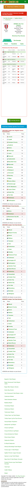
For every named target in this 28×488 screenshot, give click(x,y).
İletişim (6, 473)
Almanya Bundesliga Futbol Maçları (12, 446)
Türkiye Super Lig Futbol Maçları (12, 415)
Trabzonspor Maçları (9, 412)
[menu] (25, 1)
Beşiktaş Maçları (8, 402)
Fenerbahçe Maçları (9, 405)
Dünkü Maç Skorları (9, 390)
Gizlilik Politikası (8, 470)
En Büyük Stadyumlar (9, 443)
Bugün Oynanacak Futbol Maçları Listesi (12, 383)
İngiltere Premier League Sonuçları (12, 452)
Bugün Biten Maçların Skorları (11, 386)
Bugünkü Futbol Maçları (10, 379)
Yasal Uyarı (7, 466)
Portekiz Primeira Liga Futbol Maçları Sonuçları (13, 463)
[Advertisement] (14, 101)
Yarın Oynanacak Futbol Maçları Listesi (13, 393)
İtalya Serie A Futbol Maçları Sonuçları (13, 459)
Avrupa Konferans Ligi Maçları (11, 430)
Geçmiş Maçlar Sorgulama (10, 421)
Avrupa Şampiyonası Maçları (11, 434)
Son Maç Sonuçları (20, 476)
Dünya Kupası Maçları (9, 437)
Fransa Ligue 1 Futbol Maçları (11, 449)
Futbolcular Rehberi (9, 396)
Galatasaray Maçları (9, 409)
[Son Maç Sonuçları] (9, 1)
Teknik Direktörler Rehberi (10, 399)
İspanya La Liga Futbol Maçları (11, 456)
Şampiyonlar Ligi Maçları (10, 424)
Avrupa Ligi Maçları (9, 427)
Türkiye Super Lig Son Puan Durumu (13, 418)
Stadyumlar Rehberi (9, 440)
